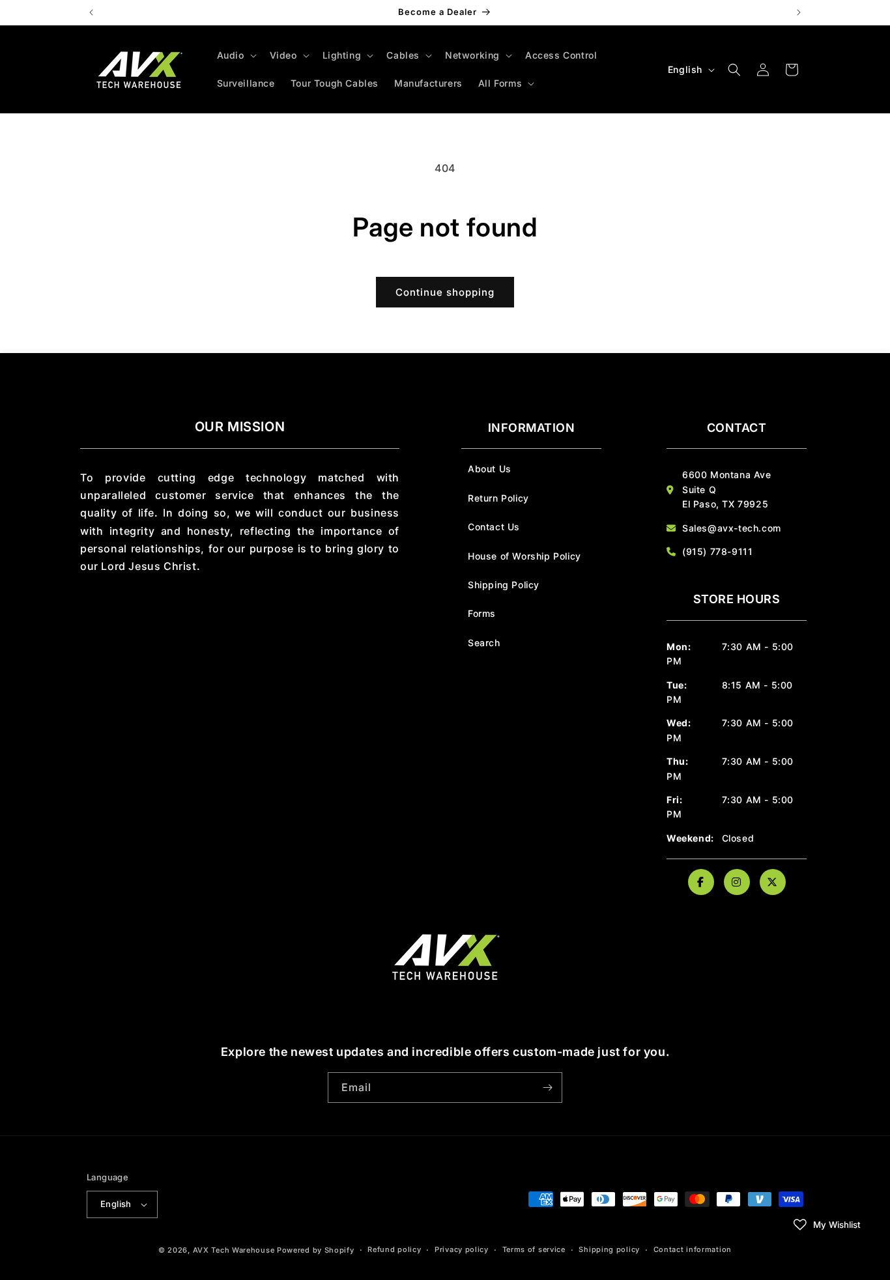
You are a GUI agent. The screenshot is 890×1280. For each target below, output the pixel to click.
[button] (235, 55)
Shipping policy (609, 1249)
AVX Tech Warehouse (234, 1250)
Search (484, 642)
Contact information (692, 1249)
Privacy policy (462, 1249)
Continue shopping (445, 292)
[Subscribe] (547, 1087)
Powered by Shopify (315, 1250)
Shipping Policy (503, 584)
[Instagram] (737, 882)
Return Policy (498, 498)
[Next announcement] (798, 12)
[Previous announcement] (91, 12)
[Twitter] (773, 882)
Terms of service (534, 1249)
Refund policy (394, 1249)
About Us (489, 468)
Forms (482, 613)
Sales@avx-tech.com (731, 527)
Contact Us (494, 526)
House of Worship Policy (524, 556)
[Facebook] (701, 882)
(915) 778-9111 (717, 551)
